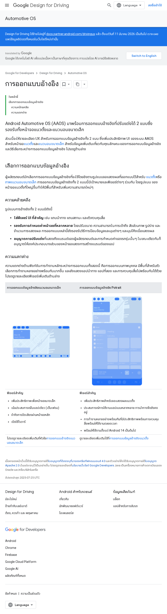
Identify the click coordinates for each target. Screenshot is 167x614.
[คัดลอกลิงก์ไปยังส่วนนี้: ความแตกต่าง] (32, 257)
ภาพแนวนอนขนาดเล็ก (20, 182)
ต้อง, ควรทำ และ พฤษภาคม (21, 513)
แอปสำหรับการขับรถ (125, 506)
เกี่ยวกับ (64, 499)
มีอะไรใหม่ (11, 499)
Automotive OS (20, 18)
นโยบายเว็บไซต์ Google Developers (93, 465)
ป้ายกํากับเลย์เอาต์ (16, 506)
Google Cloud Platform (20, 561)
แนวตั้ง (28, 144)
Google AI (11, 568)
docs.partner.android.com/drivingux (70, 34)
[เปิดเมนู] (7, 5)
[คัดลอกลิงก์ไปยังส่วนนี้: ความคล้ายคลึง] (34, 200)
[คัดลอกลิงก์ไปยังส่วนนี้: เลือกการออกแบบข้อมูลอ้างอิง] (73, 166)
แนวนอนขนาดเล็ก (51, 144)
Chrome (10, 548)
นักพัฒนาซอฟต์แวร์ (71, 506)
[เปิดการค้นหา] (109, 5)
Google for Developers (19, 73)
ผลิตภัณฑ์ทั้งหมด (15, 575)
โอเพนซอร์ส (66, 513)
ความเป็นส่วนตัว (30, 593)
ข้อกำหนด (11, 593)
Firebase (11, 555)
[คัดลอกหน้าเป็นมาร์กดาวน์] (78, 84)
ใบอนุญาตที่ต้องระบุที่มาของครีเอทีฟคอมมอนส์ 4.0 (76, 461)
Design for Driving (49, 5)
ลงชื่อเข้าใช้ (155, 5)
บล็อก (116, 499)
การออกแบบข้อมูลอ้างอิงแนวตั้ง (129, 438)
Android (10, 541)
